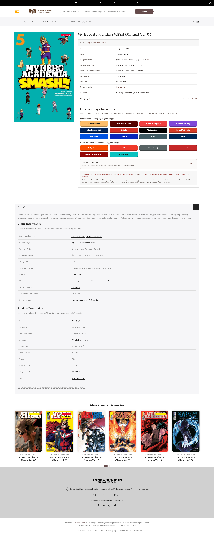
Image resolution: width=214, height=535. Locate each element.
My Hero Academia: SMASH (36, 22)
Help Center (125, 530)
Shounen (120, 87)
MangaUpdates (78, 300)
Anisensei (183, 148)
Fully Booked (94, 148)
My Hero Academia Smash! (83, 242)
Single (75, 321)
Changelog (111, 530)
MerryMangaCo (153, 123)
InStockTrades (124, 123)
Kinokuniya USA (94, 130)
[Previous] (17, 437)
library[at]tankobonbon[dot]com (109, 495)
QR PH (138, 174)
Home (17, 22)
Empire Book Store (94, 154)
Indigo (124, 136)
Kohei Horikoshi (94, 236)
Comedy (75, 281)
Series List (98, 530)
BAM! (183, 136)
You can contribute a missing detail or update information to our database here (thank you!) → (51, 387)
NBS (124, 148)
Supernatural (103, 281)
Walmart (94, 136)
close (3, 2)
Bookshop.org (183, 123)
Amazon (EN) (94, 123)
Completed (76, 274)
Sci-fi (93, 281)
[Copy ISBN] (130, 54)
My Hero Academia (97, 43)
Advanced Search (83, 530)
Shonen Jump (78, 378)
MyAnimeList (92, 300)
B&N (153, 136)
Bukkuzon (123, 154)
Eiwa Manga (153, 148)
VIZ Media (77, 372)
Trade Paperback (80, 340)
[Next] (196, 437)
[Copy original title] (148, 60)
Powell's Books (183, 130)
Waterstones (153, 130)
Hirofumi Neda (78, 236)
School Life (85, 281)
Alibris (124, 130)
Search (144, 11)
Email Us (137, 530)
